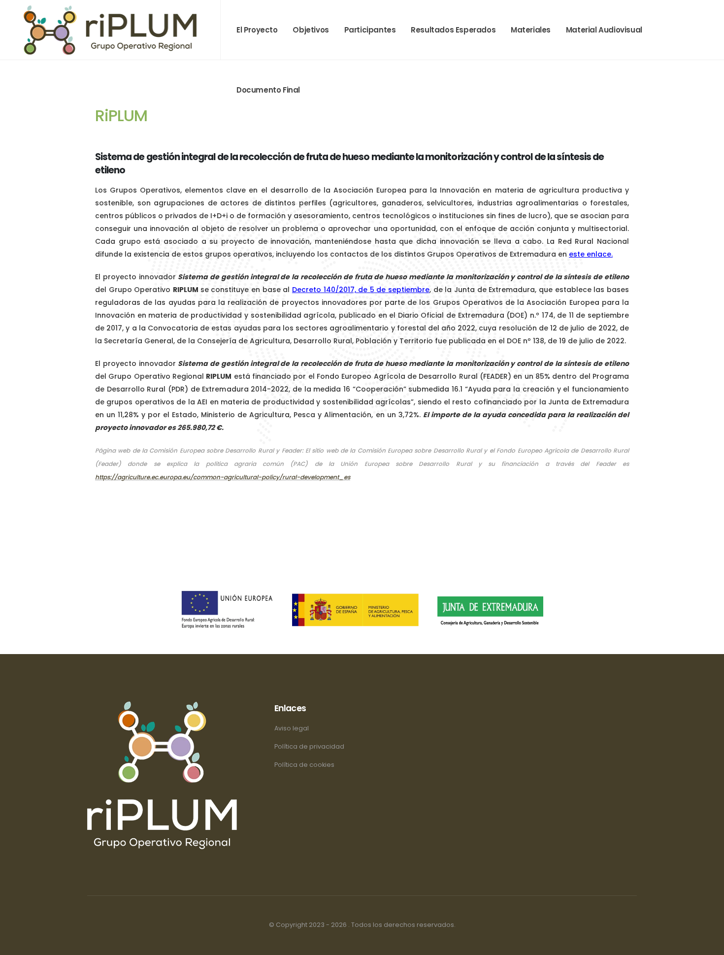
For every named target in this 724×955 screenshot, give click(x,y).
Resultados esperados (453, 30)
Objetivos (311, 30)
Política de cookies (304, 764)
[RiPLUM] (110, 29)
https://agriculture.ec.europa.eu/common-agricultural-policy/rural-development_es (222, 477)
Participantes (370, 30)
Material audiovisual (604, 30)
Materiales (531, 30)
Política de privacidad (309, 746)
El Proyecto (257, 30)
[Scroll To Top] (706, 944)
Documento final (268, 90)
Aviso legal (291, 728)
